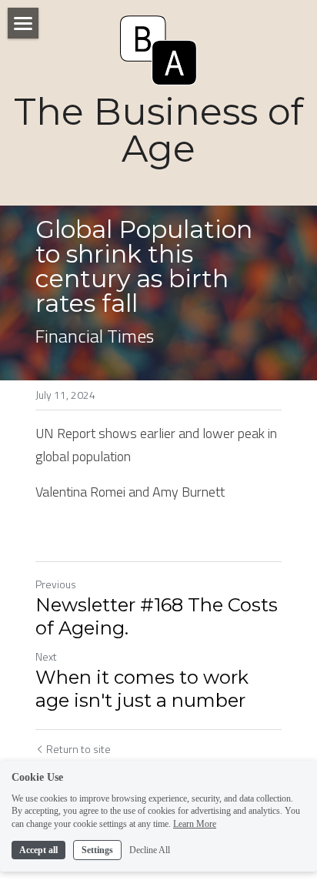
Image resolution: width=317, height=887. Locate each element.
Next (46, 656)
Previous (55, 584)
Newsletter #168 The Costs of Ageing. (156, 616)
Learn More (194, 823)
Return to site (78, 749)
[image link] (158, 48)
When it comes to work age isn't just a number (142, 688)
